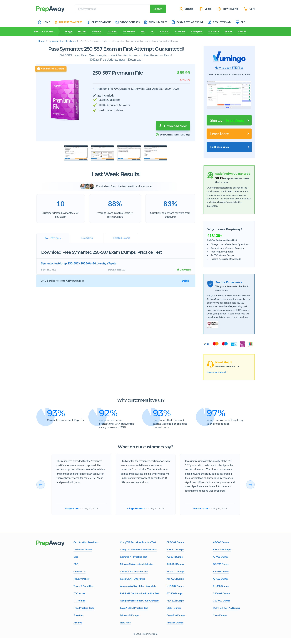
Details (185, 280)
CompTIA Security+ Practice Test (138, 542)
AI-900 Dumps (220, 556)
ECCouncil (213, 31)
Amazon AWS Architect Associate (138, 586)
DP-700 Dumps (221, 564)
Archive (78, 622)
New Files (125, 622)
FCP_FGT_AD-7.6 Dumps (226, 607)
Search (158, 8)
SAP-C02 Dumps (175, 571)
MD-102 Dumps (175, 600)
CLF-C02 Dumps (175, 542)
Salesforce (180, 31)
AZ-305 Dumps (221, 571)
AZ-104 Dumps (175, 556)
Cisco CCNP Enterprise (132, 578)
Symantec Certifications (62, 41)
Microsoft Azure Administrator (137, 564)
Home (41, 41)
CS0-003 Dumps (221, 600)
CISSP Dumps (174, 607)
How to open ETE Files (229, 67)
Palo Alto (164, 31)
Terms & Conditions (84, 586)
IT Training (79, 600)
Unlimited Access (83, 549)
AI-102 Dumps (220, 578)
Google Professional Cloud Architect (139, 600)
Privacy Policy (81, 578)
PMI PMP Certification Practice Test (139, 593)
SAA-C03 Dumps (222, 549)
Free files (79, 615)
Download (185, 269)
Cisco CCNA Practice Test (134, 571)
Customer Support (216, 371)
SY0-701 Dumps (175, 564)
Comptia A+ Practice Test (133, 556)
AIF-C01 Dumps (175, 578)
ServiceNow (129, 31)
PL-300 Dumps (221, 586)
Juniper (228, 31)
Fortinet (82, 31)
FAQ (76, 564)
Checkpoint (197, 31)
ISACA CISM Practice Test (134, 607)
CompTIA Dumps (176, 615)
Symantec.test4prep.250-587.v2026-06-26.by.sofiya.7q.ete (78, 263)
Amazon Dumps (175, 622)
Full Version (219, 147)
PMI (143, 31)
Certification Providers (86, 542)
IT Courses (79, 593)
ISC (152, 31)
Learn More (219, 133)
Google (68, 31)
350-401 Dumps (221, 593)
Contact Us (79, 571)
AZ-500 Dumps (221, 542)
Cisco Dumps (220, 615)
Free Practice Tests (84, 607)
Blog (76, 556)
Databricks (112, 31)
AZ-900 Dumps (175, 593)
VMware (96, 31)
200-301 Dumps (175, 549)
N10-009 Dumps (175, 586)
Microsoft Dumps (129, 615)
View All (242, 31)
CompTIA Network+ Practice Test (138, 549)
